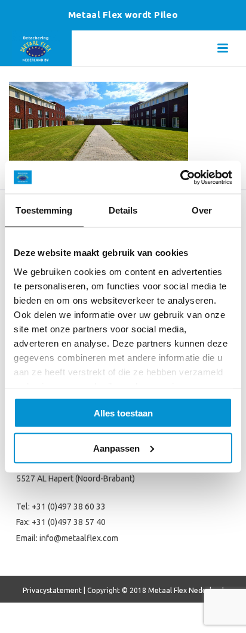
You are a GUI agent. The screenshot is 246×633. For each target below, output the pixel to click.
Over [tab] (202, 210)
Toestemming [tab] (44, 210)
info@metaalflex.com (78, 538)
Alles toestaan (123, 413)
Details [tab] (123, 210)
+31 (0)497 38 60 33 (69, 506)
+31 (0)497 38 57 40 (69, 522)
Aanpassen (116, 448)
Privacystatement (52, 590)
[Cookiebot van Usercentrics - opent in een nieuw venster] (180, 177)
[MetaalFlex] (36, 48)
